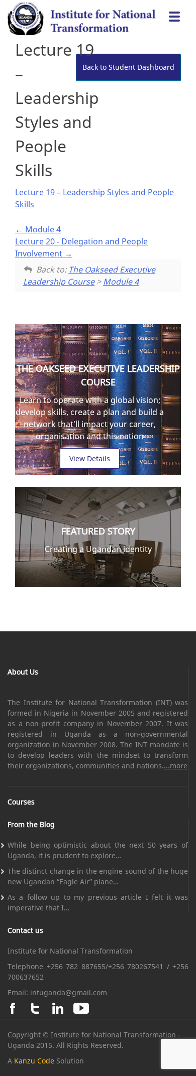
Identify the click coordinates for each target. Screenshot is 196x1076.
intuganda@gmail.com (68, 992)
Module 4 (42, 229)
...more (175, 765)
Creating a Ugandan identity (98, 549)
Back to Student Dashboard (128, 67)
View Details (89, 458)
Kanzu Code (34, 1060)
